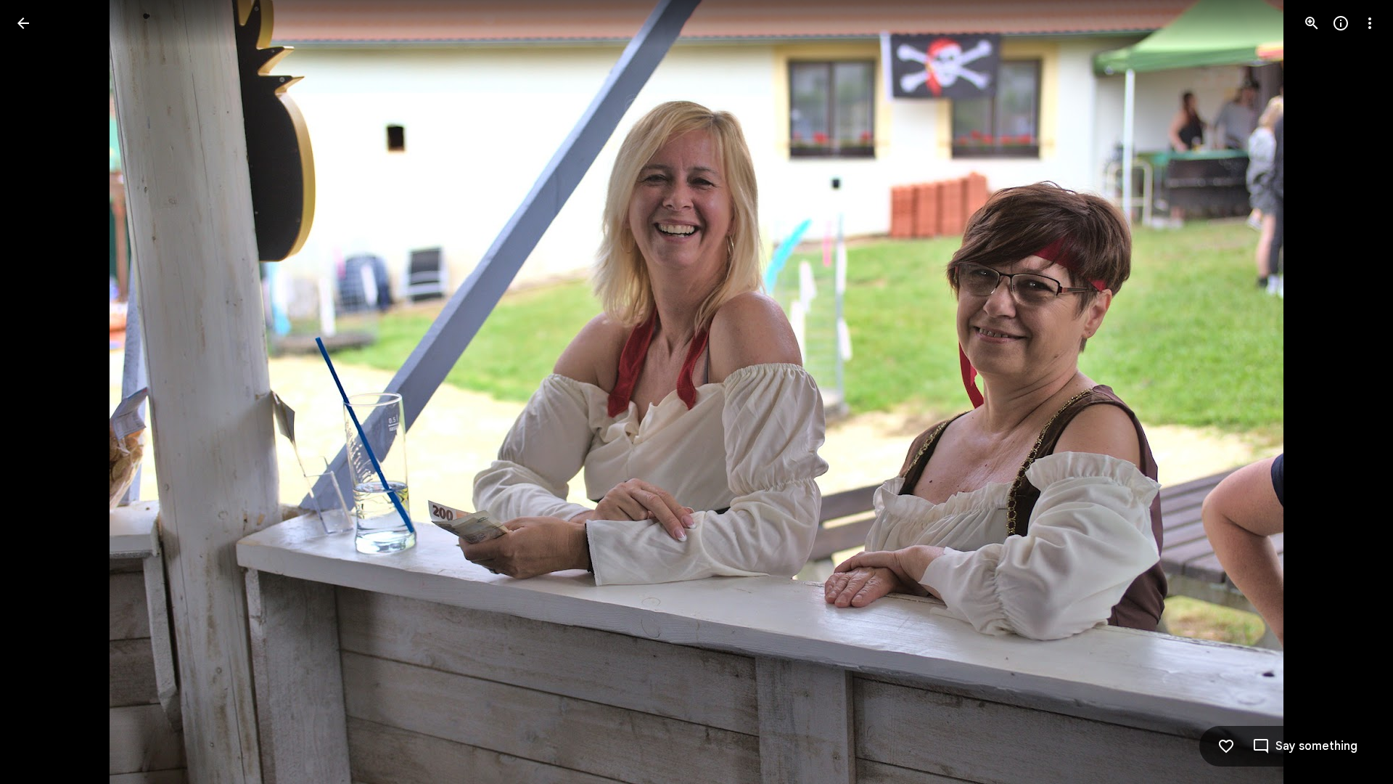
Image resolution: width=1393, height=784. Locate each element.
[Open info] (1340, 23)
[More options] (1369, 23)
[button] (40, 392)
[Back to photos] (23, 23)
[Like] (1226, 746)
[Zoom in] (1311, 23)
